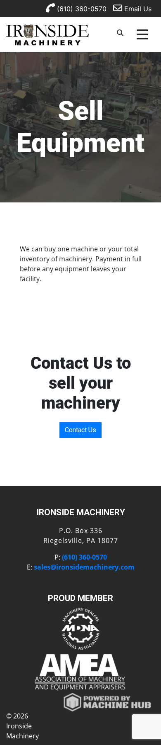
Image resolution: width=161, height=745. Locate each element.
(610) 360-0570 (81, 9)
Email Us (137, 9)
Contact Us (80, 430)
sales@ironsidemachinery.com (84, 567)
